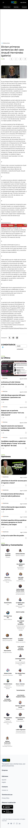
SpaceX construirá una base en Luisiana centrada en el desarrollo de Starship (13, 428)
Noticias (16, 7)
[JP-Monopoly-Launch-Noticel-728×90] (14, 225)
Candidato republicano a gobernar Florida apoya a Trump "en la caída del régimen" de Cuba (13, 443)
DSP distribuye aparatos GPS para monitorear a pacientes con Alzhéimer (13, 397)
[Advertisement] (14, 24)
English (4, 782)
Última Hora (6, 7)
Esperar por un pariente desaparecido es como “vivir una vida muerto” (12, 413)
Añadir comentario (20, 346)
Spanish (4, 779)
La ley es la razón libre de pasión (12, 535)
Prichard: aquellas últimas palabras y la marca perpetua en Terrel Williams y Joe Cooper (13, 522)
